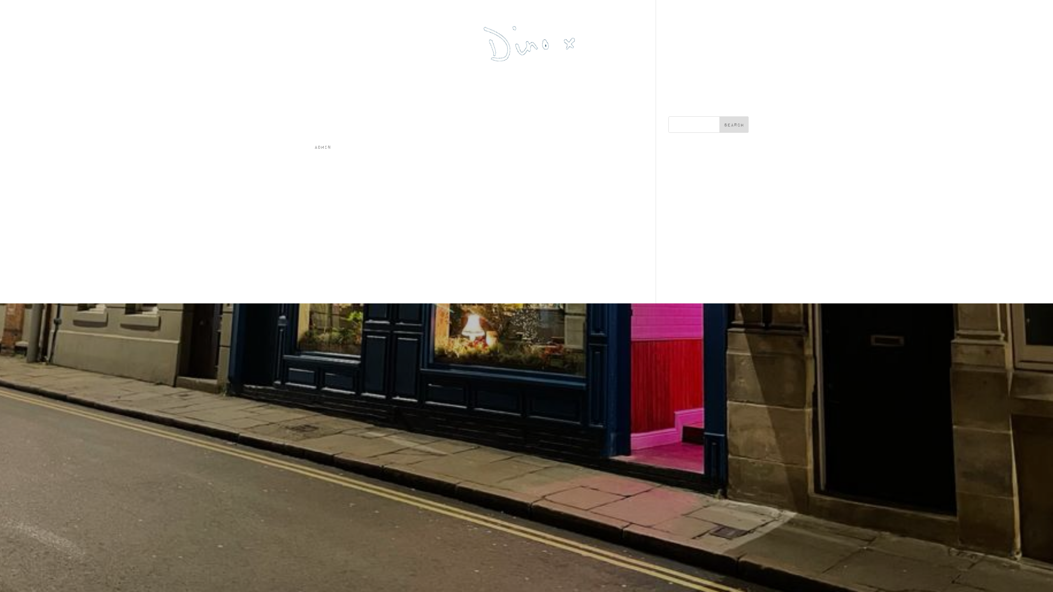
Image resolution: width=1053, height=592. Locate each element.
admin (322, 147)
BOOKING (385, 80)
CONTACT (340, 80)
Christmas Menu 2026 (458, 80)
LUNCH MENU (537, 80)
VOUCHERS (710, 80)
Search (734, 125)
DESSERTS (660, 80)
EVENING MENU (601, 80)
